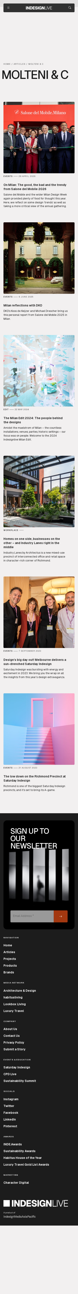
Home (7, 945)
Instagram (10, 1099)
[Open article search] (70, 7)
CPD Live (9, 1074)
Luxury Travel (13, 1011)
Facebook (10, 1113)
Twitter (8, 1106)
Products (10, 966)
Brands (8, 972)
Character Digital (16, 1183)
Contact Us (11, 1036)
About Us (10, 1029)
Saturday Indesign (16, 1067)
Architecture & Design (19, 991)
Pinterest (10, 1126)
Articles (9, 952)
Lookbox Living (14, 1004)
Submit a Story (14, 1049)
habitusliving (13, 997)
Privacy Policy (13, 1042)
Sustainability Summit (19, 1081)
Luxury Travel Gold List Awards (26, 1164)
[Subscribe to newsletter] (61, 916)
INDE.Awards (12, 1144)
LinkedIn (9, 1119)
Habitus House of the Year (22, 1158)
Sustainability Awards (19, 1151)
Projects (9, 959)
